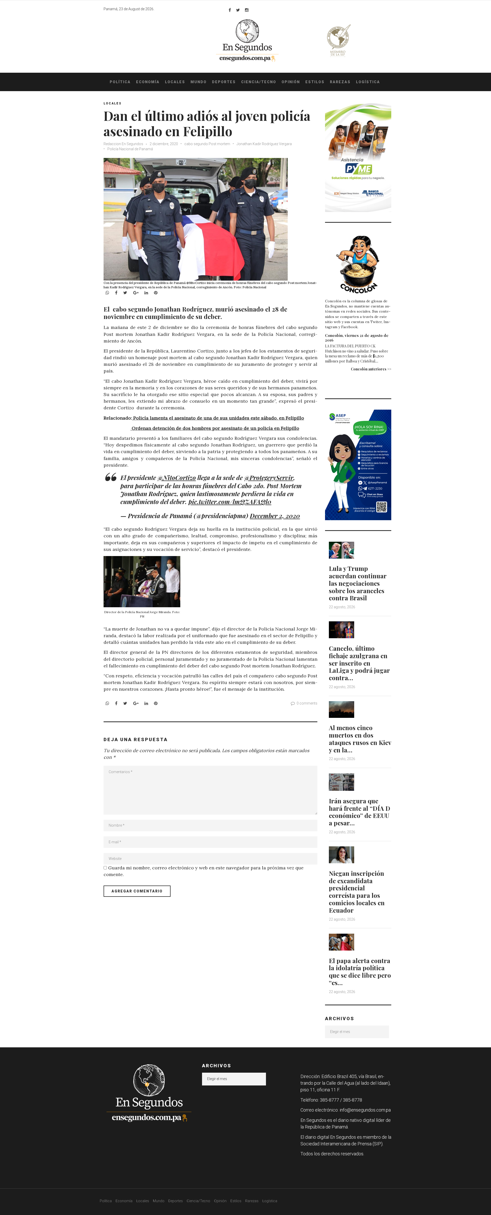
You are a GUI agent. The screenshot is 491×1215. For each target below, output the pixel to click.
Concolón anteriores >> (371, 369)
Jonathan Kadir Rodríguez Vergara (264, 144)
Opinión (291, 82)
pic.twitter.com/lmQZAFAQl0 (229, 501)
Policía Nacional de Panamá (130, 149)
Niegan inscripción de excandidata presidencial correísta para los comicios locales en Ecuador (357, 891)
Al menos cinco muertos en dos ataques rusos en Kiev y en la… (360, 738)
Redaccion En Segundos (123, 144)
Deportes (224, 82)
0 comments (307, 703)
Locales (175, 82)
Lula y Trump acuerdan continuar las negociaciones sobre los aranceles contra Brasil (357, 583)
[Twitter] (238, 10)
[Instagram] (247, 10)
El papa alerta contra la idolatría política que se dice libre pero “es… (360, 971)
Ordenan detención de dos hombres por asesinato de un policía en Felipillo (214, 428)
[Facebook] (230, 10)
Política (120, 82)
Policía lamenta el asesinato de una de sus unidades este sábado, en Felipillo (218, 418)
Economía (148, 82)
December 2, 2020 (275, 515)
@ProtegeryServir (268, 477)
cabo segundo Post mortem (207, 144)
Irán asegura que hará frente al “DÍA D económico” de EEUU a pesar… (359, 812)
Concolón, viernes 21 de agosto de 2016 (356, 338)
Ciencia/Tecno (258, 82)
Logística (368, 82)
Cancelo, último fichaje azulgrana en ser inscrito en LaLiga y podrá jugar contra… (359, 663)
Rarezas (340, 82)
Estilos (315, 82)
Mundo (199, 82)
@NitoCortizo (177, 477)
